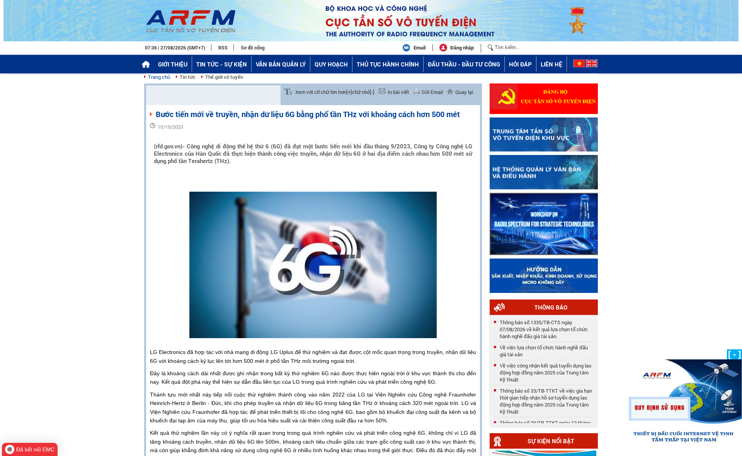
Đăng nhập (462, 47)
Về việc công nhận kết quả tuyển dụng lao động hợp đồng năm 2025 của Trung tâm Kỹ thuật (545, 370)
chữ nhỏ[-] (363, 91)
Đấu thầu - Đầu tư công (464, 64)
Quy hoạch (331, 64)
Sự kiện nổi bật (551, 441)
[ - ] (734, 354)
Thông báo (550, 307)
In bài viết (398, 91)
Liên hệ (551, 64)
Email (419, 47)
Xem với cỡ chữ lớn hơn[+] (323, 91)
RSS (223, 47)
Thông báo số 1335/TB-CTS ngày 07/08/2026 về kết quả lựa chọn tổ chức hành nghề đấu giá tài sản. (544, 326)
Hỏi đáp (520, 64)
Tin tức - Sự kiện (221, 64)
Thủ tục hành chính (388, 64)
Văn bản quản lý (281, 64)
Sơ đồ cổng (253, 47)
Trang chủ (159, 76)
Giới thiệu (172, 64)
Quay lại (464, 91)
